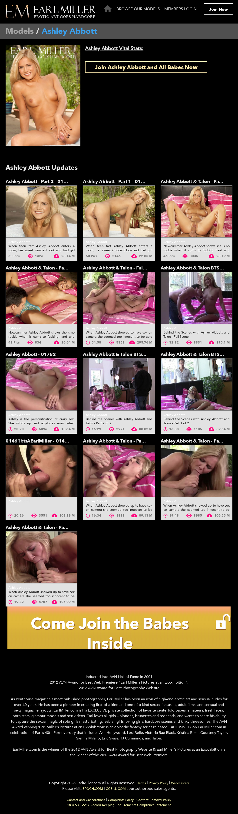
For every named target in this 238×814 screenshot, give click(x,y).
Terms (141, 783)
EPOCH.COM (93, 789)
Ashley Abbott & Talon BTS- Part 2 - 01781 (129, 354)
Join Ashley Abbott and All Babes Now (146, 67)
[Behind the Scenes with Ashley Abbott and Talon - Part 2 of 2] (119, 384)
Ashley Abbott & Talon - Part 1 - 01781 (48, 268)
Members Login (180, 9)
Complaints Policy (121, 800)
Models (20, 31)
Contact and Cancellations (86, 800)
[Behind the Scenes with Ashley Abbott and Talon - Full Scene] (196, 298)
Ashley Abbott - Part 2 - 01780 (39, 181)
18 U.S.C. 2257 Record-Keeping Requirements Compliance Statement (119, 805)
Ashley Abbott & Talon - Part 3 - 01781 (125, 441)
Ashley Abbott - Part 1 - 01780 (116, 181)
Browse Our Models (138, 9)
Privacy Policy (158, 783)
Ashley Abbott (19, 242)
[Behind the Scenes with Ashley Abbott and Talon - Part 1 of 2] (196, 384)
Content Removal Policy (153, 800)
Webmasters (180, 783)
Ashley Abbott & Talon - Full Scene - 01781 (130, 268)
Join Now (218, 9)
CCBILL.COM (116, 789)
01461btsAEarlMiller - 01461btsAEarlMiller (54, 441)
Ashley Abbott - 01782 (31, 354)
